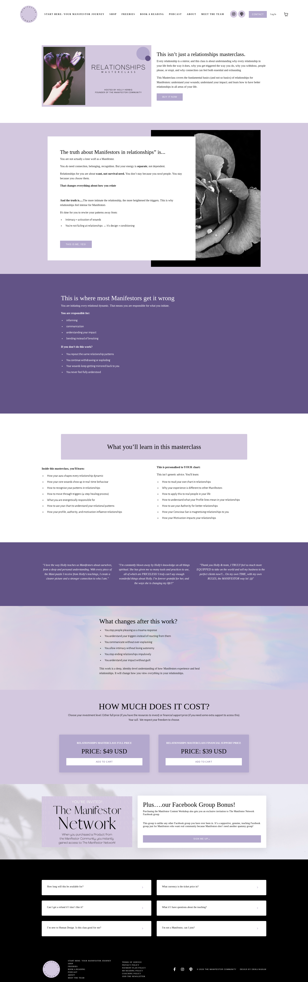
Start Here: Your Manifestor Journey (74, 14)
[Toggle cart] (286, 14)
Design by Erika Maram (253, 969)
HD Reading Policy (132, 971)
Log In (273, 14)
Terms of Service (132, 962)
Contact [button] (258, 14)
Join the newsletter (133, 976)
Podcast (175, 14)
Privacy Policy (130, 965)
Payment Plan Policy (134, 968)
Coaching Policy (131, 974)
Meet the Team (212, 14)
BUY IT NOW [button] (169, 97)
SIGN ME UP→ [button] (201, 839)
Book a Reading (152, 14)
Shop (113, 14)
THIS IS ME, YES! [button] (76, 244)
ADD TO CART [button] (104, 762)
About (191, 14)
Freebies (128, 14)
